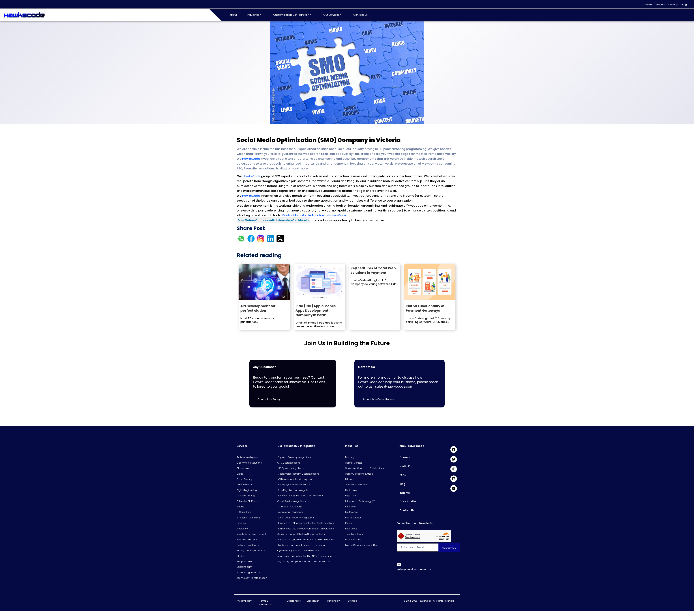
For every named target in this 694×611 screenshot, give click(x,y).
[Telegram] (453, 488)
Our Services (331, 15)
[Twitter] (453, 459)
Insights (660, 4)
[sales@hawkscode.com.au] (399, 564)
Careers (647, 4)
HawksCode (251, 159)
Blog (684, 4)
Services (242, 446)
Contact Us (360, 15)
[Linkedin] (453, 478)
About (233, 15)
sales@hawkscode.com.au (414, 569)
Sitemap (673, 4)
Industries (253, 15)
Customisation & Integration (291, 15)
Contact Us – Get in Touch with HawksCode (314, 215)
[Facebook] (453, 449)
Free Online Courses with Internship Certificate (273, 220)
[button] (378, 399)
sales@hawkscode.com (394, 386)
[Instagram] (453, 469)
